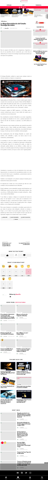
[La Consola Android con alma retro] (28, 11)
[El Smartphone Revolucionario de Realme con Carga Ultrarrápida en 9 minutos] (8, 435)
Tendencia (38, 5)
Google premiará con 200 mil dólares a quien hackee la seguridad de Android (24, 415)
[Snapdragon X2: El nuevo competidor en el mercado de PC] (24, 394)
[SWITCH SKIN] (44, 7)
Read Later (5, 217)
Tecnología (3, 369)
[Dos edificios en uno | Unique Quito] (24, 327)
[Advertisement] (16, 66)
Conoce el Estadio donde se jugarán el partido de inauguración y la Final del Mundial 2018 (24, 463)
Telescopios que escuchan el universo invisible (38, 16)
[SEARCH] (42, 7)
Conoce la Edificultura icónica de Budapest (7, 349)
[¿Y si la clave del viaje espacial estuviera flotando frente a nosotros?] (8, 394)
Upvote (7, 255)
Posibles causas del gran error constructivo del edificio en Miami (23, 350)
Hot (23, 5)
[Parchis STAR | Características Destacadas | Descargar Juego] (8, 446)
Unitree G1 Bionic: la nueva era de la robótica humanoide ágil (17, 16)
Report (16, 219)
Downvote (24, 255)
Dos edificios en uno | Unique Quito (22, 333)
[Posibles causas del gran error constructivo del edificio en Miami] (24, 343)
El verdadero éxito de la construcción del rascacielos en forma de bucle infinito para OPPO (8, 316)
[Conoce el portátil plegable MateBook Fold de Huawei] (5, 11)
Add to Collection (26, 217)
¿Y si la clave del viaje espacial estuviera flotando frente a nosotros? (6, 401)
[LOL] (5, 443)
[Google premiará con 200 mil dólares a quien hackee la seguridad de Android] (8, 417)
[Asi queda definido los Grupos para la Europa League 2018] (8, 426)
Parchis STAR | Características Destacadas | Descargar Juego (24, 444)
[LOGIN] (46, 7)
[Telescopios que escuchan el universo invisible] (39, 11)
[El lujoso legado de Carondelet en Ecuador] (8, 327)
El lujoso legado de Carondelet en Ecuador (7, 333)
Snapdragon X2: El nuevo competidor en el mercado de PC (24, 401)
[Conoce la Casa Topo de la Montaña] (8, 456)
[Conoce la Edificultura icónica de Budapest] (8, 343)
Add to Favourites (14, 217)
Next (47, 13)
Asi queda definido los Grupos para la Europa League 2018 (23, 424)
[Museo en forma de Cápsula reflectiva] (24, 309)
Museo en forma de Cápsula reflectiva (22, 315)
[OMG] (2, 340)
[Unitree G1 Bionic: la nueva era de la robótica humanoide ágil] (16, 11)
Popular (9, 5)
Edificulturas (20, 302)
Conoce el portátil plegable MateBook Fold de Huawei (5, 16)
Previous (0, 13)
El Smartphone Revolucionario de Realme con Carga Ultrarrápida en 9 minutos (22, 434)
